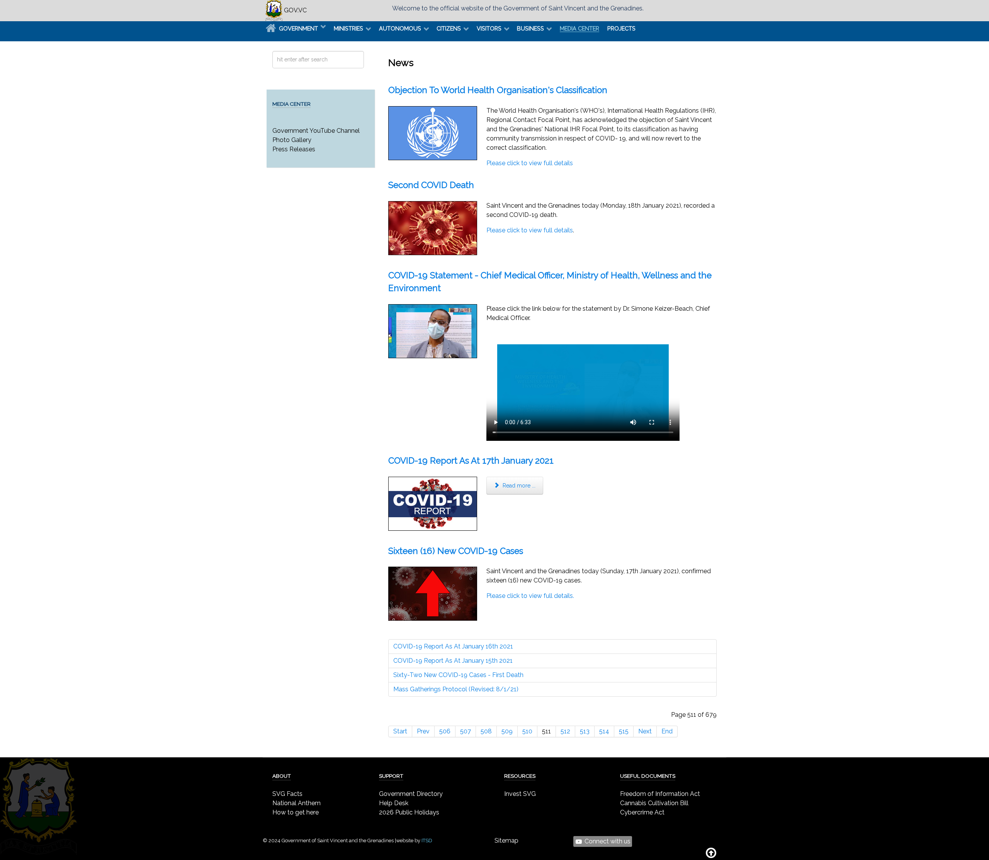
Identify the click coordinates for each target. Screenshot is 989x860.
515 (624, 731)
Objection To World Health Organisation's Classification (497, 90)
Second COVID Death (431, 185)
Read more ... (518, 485)
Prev (423, 731)
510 (527, 731)
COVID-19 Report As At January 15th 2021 (453, 660)
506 (444, 731)
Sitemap (506, 840)
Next (645, 731)
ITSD (426, 840)
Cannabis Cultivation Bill (654, 803)
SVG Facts (287, 793)
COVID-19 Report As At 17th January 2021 (471, 460)
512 (565, 731)
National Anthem (296, 803)
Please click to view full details (529, 163)
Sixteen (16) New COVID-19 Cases (455, 551)
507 (465, 731)
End (667, 731)
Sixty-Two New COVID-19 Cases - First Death (458, 675)
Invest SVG (520, 793)
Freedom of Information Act (660, 793)
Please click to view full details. (530, 595)
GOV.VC (294, 10)
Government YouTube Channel (316, 130)
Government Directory (411, 793)
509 (507, 731)
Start (400, 731)
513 (585, 731)
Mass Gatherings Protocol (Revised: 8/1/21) (455, 689)
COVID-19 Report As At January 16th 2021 (453, 646)
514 (604, 731)
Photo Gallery (291, 140)
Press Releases (293, 149)
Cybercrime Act (642, 812)
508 (486, 731)
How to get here (295, 812)
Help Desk (393, 803)
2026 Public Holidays (409, 812)
